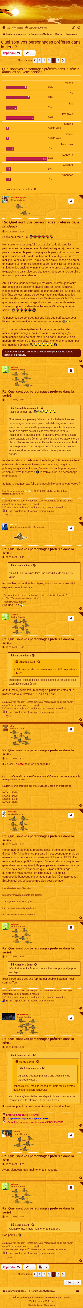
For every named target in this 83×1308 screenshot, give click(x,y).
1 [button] (39, 60)
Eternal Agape (18, 197)
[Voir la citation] (42, 408)
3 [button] (49, 60)
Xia (12, 726)
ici (70, 786)
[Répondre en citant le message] (71, 201)
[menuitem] (6, 27)
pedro (17, 1131)
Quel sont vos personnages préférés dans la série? (40, 44)
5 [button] (58, 60)
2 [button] (44, 60)
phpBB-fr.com (47, 1301)
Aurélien (12, 812)
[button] (35, 60)
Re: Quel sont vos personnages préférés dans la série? (41, 224)
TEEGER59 (22, 1014)
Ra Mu (27, 491)
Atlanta (15, 367)
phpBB (31, 1297)
